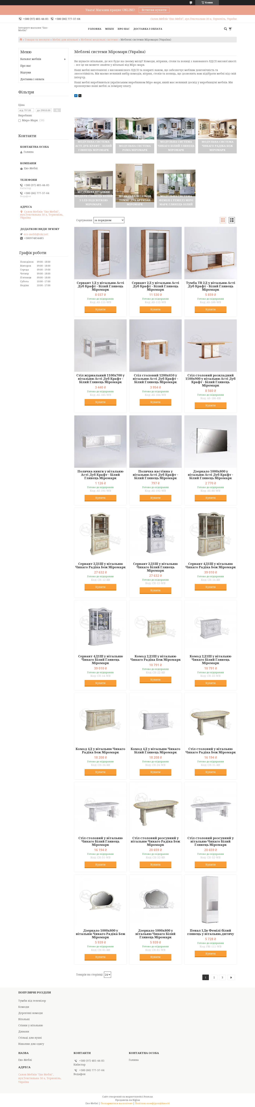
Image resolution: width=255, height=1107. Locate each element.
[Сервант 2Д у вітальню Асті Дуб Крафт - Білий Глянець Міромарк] (155, 253)
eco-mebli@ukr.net (36, 234)
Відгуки (25, 72)
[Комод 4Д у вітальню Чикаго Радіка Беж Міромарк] (100, 719)
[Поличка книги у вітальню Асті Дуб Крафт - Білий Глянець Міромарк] (100, 441)
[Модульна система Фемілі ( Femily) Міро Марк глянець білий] (176, 183)
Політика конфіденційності (152, 1103)
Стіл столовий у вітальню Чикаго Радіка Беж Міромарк (210, 750)
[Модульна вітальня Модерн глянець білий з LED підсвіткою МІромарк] (93, 183)
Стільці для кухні (30, 1037)
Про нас (124, 28)
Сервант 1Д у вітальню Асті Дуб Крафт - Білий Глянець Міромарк (100, 286)
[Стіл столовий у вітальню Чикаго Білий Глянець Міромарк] (100, 808)
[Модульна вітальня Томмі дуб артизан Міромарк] (135, 183)
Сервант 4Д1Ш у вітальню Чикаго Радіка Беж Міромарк (210, 565)
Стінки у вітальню (30, 1025)
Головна (94, 28)
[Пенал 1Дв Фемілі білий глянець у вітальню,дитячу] (210, 901)
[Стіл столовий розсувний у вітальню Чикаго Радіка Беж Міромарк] (155, 808)
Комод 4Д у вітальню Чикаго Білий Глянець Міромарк (155, 750)
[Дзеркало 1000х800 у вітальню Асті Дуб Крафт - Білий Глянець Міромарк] (210, 441)
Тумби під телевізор (32, 1000)
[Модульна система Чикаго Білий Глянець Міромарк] (176, 128)
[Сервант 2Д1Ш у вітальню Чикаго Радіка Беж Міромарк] (100, 534)
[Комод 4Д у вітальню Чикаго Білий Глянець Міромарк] (155, 719)
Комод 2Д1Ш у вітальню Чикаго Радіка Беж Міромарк (155, 658)
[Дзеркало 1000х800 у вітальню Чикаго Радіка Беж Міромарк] (100, 901)
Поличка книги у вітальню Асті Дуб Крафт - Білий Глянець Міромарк (100, 475)
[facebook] (75, 96)
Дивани (23, 1031)
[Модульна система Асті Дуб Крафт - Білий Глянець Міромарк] (93, 128)
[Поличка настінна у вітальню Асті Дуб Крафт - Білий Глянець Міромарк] (155, 441)
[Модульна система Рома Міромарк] (135, 128)
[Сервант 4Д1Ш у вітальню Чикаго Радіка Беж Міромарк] (210, 534)
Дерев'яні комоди (30, 1013)
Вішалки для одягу (31, 1044)
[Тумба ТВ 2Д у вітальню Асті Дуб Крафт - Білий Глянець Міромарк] (210, 253)
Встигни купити (154, 10)
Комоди (23, 1007)
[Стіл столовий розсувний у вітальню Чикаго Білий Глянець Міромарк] (210, 808)
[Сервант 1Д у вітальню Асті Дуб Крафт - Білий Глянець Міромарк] (100, 253)
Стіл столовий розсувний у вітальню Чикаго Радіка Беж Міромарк (155, 841)
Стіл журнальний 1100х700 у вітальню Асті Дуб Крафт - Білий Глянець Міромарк (100, 379)
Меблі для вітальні (65, 39)
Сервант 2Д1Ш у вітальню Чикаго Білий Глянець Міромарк (155, 567)
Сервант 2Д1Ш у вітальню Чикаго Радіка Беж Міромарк (100, 565)
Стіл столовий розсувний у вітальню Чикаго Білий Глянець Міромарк (210, 841)
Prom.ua (148, 1096)
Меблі (109, 28)
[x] (79, 96)
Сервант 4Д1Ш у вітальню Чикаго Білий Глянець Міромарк (100, 660)
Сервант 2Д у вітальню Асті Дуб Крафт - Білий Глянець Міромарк (155, 286)
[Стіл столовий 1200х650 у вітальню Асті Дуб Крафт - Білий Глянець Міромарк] (155, 345)
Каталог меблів (30, 59)
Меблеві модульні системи (99, 39)
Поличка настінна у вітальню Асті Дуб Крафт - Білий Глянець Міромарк (155, 475)
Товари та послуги (37, 39)
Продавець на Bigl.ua (127, 1100)
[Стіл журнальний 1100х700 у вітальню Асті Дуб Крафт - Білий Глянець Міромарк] (100, 345)
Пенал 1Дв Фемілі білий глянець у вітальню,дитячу (210, 932)
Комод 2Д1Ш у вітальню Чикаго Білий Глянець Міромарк (210, 660)
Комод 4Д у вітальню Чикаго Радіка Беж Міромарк (100, 750)
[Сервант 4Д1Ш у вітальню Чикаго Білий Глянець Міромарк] (100, 626)
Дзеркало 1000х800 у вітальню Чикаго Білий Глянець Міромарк (155, 934)
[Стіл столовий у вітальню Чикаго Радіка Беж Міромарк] (210, 719)
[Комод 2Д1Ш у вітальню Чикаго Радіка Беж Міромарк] (155, 626)
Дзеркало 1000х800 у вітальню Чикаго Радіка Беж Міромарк (100, 934)
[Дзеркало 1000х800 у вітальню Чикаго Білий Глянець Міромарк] (155, 901)
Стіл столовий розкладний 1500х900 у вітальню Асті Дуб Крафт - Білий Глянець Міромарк (210, 380)
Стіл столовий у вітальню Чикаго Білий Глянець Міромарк (100, 841)
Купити (100, 309)
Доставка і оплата (147, 28)
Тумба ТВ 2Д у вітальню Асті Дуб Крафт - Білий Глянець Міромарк (210, 286)
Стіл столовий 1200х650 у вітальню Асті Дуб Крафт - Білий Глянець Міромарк (155, 379)
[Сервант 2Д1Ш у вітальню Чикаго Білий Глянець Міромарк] (155, 534)
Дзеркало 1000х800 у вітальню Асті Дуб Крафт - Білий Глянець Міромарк (210, 475)
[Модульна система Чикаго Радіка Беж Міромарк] (217, 128)
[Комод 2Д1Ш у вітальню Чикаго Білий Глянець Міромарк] (210, 626)
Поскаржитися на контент (117, 1103)
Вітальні (24, 1019)
